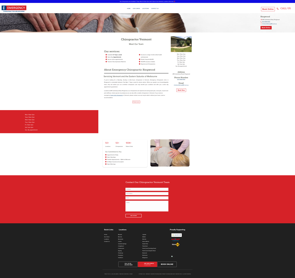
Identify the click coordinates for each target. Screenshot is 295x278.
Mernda (144, 239)
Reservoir (144, 253)
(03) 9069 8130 (266, 22)
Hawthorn (120, 257)
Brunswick (120, 239)
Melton (144, 237)
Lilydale (144, 234)
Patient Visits (129, 146)
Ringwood (145, 257)
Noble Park (145, 243)
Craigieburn (121, 246)
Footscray (120, 253)
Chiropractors (119, 146)
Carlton (120, 241)
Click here (171, 1)
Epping (120, 250)
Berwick (120, 234)
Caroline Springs (122, 243)
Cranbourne (121, 248)
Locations (145, 8)
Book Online (268, 9)
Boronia (120, 237)
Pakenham (145, 246)
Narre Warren (145, 241)
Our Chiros (136, 8)
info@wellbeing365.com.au (269, 24)
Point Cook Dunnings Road (149, 248)
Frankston (120, 255)
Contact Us (154, 8)
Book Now (181, 90)
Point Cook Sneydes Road (149, 250)
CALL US (285, 8)
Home (128, 8)
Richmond (144, 255)
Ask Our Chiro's (149, 264)
